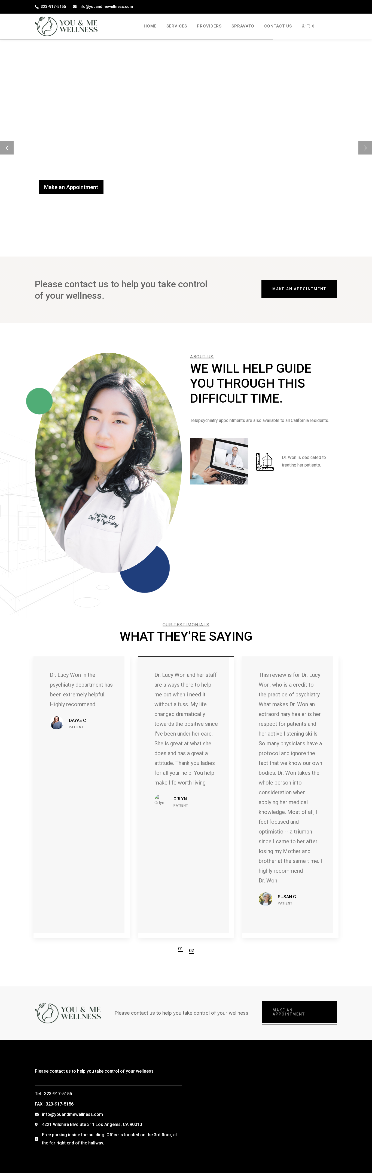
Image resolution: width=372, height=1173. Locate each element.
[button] (180, 948)
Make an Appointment (71, 187)
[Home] (66, 26)
